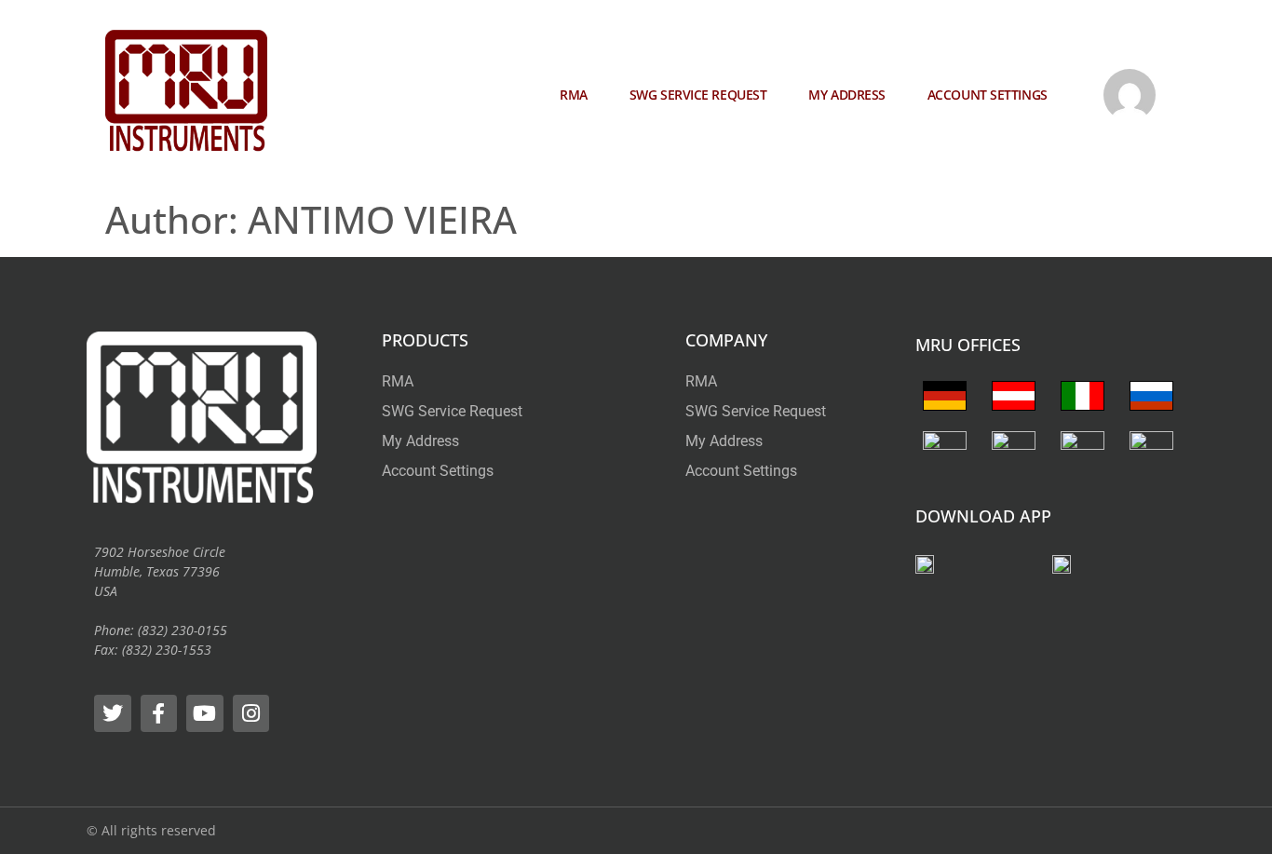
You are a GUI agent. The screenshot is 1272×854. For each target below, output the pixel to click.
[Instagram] (251, 713)
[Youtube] (204, 713)
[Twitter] (112, 713)
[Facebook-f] (159, 713)
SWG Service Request (697, 94)
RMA (574, 94)
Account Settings (987, 94)
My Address (847, 94)
